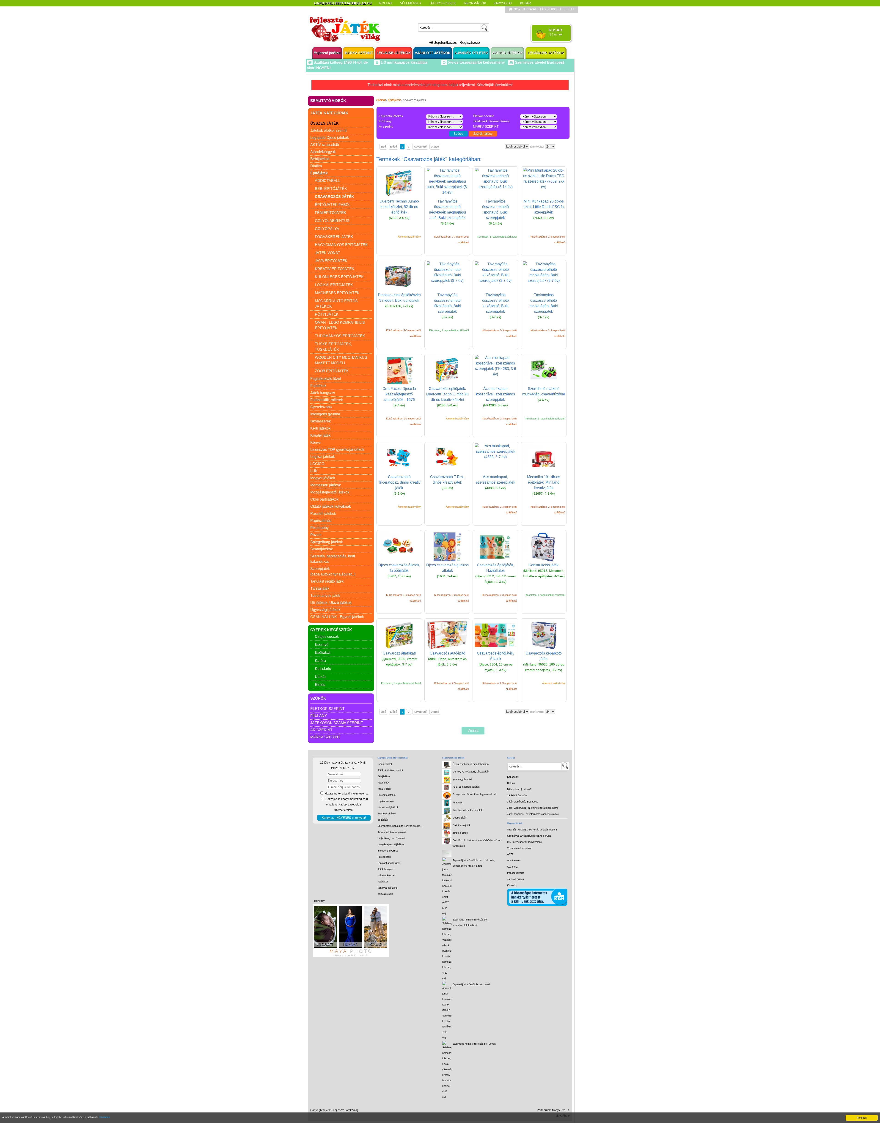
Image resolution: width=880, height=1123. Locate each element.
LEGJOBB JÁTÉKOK (394, 53)
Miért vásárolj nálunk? (519, 789)
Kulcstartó (323, 669)
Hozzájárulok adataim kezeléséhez (346, 793)
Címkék (424, 9)
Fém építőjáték (330, 213)
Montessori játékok (325, 485)
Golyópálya (327, 229)
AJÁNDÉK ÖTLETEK (471, 53)
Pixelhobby (319, 528)
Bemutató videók (328, 101)
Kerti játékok (320, 428)
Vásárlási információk (519, 848)
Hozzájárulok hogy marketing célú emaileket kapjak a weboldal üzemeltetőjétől (346, 804)
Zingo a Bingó (460, 832)
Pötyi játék (326, 314)
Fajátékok (318, 386)
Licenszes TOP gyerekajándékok (337, 450)
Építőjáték (382, 819)
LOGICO (317, 464)
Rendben (862, 1117)
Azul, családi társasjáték (466, 786)
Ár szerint (321, 730)
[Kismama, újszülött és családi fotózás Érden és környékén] (351, 955)
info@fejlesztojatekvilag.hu (344, 3)
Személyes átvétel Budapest (539, 62)
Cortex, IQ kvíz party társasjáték (471, 771)
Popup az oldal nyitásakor (386, 9)
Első (383, 146)
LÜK (314, 471)
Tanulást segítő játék (327, 581)
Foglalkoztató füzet (325, 379)
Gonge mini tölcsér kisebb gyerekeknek (475, 794)
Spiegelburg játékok (326, 542)
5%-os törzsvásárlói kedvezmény (476, 62)
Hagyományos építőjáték (341, 245)
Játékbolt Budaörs (517, 795)
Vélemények (410, 3)
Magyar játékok (322, 478)
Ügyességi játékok (325, 610)
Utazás (320, 677)
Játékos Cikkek (442, 3)
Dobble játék (459, 817)
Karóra (320, 661)
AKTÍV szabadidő (324, 145)
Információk (474, 3)
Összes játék (324, 123)
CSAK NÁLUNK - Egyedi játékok (337, 617)
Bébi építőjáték (331, 189)
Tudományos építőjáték (340, 336)
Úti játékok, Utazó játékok (331, 603)
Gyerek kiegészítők (331, 630)
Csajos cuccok (327, 636)
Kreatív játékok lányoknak (391, 832)
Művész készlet (386, 875)
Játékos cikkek (515, 879)
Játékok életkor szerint (328, 130)
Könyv (315, 442)
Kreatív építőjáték (334, 269)
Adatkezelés (514, 860)
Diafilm (316, 166)
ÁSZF (510, 854)
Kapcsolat (503, 3)
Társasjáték (319, 588)
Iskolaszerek (320, 421)
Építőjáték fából (333, 205)
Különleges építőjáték (339, 277)
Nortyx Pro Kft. (561, 1110)
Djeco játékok (385, 764)
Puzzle (316, 535)
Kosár (525, 3)
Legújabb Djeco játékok (329, 138)
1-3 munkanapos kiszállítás (404, 62)
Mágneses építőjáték (337, 293)
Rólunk (386, 3)
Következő (420, 146)
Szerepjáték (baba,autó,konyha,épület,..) (400, 825)
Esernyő (321, 644)
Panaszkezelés (515, 872)
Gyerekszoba (321, 407)
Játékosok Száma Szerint (336, 723)
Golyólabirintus (332, 221)
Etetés (320, 685)
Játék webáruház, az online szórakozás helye (532, 807)
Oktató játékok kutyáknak (330, 506)
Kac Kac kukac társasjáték (468, 810)
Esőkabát (322, 653)
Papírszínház (321, 521)
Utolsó (435, 146)
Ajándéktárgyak (323, 152)
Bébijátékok (320, 159)
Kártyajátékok (385, 894)
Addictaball (327, 181)
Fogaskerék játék (334, 237)
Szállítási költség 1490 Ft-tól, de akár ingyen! (532, 829)
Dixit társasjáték (461, 825)
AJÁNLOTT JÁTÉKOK (433, 53)
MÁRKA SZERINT (358, 53)
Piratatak (457, 802)
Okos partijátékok (324, 499)
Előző (393, 146)
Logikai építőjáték (334, 285)
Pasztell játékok (323, 513)
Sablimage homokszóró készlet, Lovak (474, 1043)
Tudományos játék (325, 595)
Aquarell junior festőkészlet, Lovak (472, 984)
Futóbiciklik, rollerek (326, 400)
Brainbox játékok (386, 813)
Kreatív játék (320, 435)
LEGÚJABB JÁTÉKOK (546, 53)
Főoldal (381, 100)
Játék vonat (327, 253)
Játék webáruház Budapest (522, 801)
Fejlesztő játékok (327, 53)
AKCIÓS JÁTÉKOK (507, 53)
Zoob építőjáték (332, 371)
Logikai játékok (322, 457)
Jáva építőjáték (331, 261)
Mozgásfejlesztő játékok (329, 492)
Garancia (512, 866)
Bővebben (104, 1117)
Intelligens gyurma (325, 414)
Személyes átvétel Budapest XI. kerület (529, 835)
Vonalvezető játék (387, 887)
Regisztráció (469, 42)
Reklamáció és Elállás (334, 9)
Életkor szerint (327, 709)
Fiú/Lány (318, 716)
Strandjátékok (321, 549)
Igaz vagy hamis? (462, 779)
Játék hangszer (322, 393)
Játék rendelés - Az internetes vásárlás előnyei (533, 814)
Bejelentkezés (445, 42)
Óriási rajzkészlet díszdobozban (471, 764)
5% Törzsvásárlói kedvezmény (524, 842)
